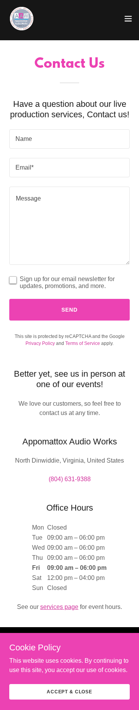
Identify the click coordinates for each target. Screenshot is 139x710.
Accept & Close (69, 691)
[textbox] (69, 139)
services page (59, 607)
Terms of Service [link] (82, 343)
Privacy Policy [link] (40, 343)
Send (69, 310)
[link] (21, 18)
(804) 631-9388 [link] (70, 479)
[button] (128, 18)
